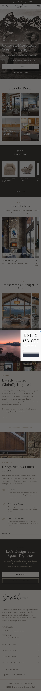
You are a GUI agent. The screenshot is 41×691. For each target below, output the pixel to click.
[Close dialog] (40, 331)
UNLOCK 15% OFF (30, 355)
